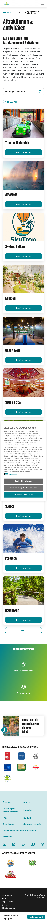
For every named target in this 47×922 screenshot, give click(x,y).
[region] (23, 461)
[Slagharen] (10, 874)
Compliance (8, 824)
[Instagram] (13, 844)
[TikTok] (23, 844)
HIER (6, 474)
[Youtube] (33, 844)
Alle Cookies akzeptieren (23, 495)
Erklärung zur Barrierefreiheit (10, 810)
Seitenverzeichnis (32, 824)
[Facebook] (4, 844)
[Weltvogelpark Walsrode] (32, 862)
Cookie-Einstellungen (8, 906)
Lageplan (28, 810)
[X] (42, 844)
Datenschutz (8, 895)
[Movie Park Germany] (10, 862)
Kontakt (27, 818)
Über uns (7, 802)
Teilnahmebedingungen (14, 830)
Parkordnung (30, 830)
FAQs (5, 818)
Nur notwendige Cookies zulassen (23, 488)
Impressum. (13, 474)
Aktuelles (7, 836)
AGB (4, 898)
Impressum (7, 901)
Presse (27, 802)
